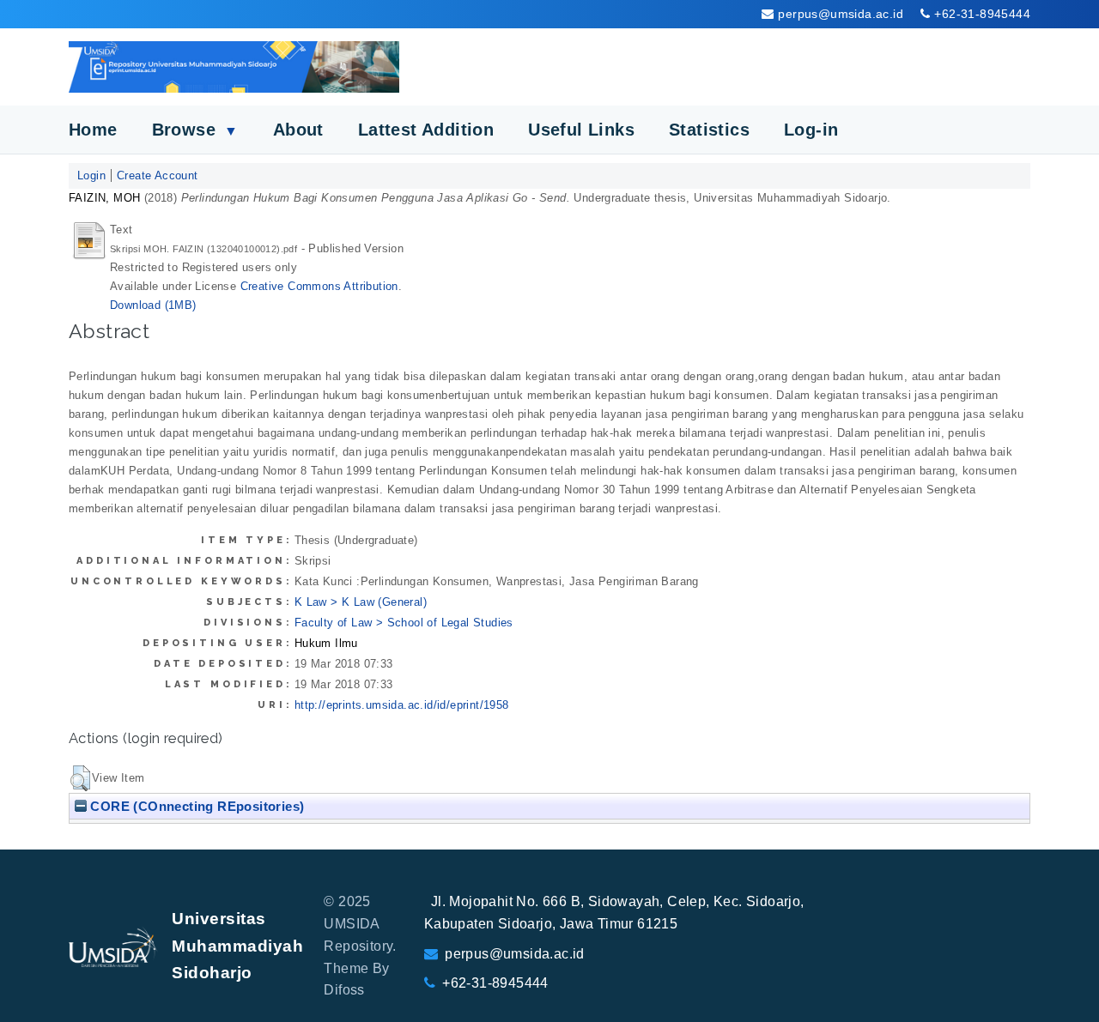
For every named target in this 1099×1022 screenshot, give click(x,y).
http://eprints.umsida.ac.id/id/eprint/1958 (401, 704)
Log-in (811, 129)
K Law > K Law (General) (360, 602)
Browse (195, 129)
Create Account (157, 175)
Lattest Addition (426, 129)
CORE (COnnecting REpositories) (195, 806)
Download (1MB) (153, 305)
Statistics (709, 129)
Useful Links (581, 129)
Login (91, 175)
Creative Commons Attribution (319, 286)
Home (93, 129)
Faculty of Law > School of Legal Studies (403, 622)
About (298, 129)
